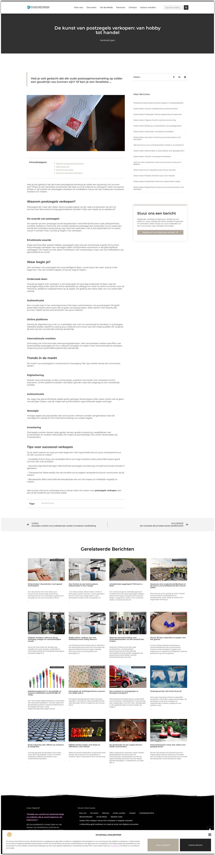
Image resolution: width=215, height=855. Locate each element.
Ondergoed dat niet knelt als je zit (165, 691)
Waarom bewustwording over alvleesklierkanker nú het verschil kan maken (126, 639)
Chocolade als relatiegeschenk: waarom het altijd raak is (87, 692)
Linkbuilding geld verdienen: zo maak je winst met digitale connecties (109, 824)
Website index (117, 817)
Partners (120, 7)
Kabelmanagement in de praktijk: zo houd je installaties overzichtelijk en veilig (44, 693)
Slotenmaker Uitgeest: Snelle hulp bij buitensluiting (155, 120)
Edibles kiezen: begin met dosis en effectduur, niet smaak (84, 746)
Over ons (78, 7)
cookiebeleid (115, 846)
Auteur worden (148, 7)
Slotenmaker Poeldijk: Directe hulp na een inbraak (154, 176)
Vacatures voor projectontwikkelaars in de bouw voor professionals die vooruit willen (168, 586)
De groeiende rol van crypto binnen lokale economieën (125, 746)
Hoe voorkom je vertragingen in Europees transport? (123, 692)
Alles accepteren (163, 845)
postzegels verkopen (106, 490)
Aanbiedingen (107, 40)
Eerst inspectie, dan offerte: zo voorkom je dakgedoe (46, 746)
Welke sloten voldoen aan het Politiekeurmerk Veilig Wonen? (83, 638)
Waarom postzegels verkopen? (70, 163)
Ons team (91, 7)
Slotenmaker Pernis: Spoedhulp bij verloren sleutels (155, 170)
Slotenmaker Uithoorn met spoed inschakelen (152, 156)
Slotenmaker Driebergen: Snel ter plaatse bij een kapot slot (158, 114)
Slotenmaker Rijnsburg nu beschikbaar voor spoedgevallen (158, 126)
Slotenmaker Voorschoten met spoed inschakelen (154, 132)
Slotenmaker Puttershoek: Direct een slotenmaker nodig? (157, 181)
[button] (210, 834)
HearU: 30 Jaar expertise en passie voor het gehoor (168, 638)
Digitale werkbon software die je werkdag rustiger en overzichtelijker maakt (44, 639)
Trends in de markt (64, 170)
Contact (133, 7)
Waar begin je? (62, 167)
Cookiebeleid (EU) (146, 813)
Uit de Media (106, 7)
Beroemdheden (86, 817)
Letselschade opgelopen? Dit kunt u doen (125, 585)
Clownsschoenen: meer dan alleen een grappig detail (168, 746)
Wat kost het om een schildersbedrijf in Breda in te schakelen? (159, 145)
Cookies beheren (195, 845)
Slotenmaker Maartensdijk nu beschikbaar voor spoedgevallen (159, 151)
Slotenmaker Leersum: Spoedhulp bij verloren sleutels (156, 109)
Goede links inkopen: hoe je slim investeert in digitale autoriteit (106, 820)
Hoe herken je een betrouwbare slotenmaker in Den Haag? (83, 585)
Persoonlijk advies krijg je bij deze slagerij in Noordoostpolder (159, 103)
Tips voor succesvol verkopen (69, 173)
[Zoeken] (186, 7)
